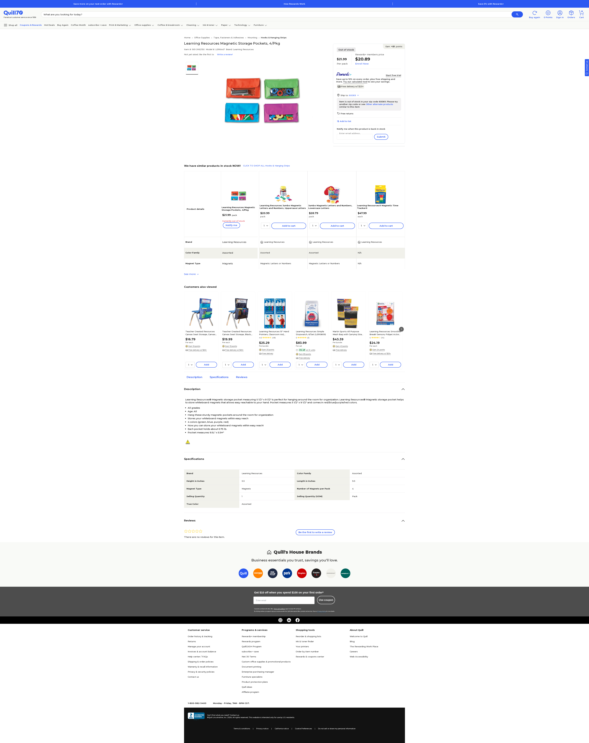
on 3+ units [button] (310, 350)
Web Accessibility (359, 656)
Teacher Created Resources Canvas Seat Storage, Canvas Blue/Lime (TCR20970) (200, 332)
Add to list (345, 121)
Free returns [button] (347, 113)
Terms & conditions (242, 729)
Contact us (193, 677)
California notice (282, 729)
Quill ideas (247, 687)
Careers (354, 651)
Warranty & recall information (203, 666)
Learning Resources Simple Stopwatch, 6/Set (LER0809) (311, 332)
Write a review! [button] (225, 54)
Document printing (251, 666)
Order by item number (307, 651)
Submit (381, 136)
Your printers (302, 646)
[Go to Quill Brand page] (243, 573)
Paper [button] (224, 25)
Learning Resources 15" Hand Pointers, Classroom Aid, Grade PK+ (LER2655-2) (274, 332)
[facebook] (297, 620)
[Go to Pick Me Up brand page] (272, 573)
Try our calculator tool (355, 81)
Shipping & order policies (201, 661)
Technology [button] (240, 25)
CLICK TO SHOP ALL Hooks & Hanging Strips (266, 165)
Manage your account (199, 646)
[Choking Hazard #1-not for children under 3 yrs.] (189, 441)
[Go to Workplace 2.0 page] (345, 573)
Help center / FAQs (198, 656)
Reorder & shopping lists (308, 636)
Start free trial (393, 75)
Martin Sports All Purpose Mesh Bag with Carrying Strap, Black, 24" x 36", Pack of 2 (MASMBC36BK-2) (348, 332)
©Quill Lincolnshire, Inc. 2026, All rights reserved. (227, 717)
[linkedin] (289, 620)
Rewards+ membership (254, 636)
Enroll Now (362, 63)
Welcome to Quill (359, 636)
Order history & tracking (200, 636)
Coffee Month (78, 25)
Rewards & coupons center (310, 656)
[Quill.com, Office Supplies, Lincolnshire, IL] (196, 716)
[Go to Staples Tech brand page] (316, 573)
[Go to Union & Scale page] (331, 573)
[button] (517, 14)
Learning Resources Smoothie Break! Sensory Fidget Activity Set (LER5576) (385, 332)
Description (194, 377)
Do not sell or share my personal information (337, 729)
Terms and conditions (279, 609)
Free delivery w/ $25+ (352, 86)
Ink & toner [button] (208, 25)
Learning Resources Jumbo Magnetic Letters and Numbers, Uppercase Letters (283, 206)
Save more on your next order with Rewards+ (98, 4)
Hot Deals (49, 25)
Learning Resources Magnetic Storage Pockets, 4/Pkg (238, 208)
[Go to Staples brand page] (301, 573)
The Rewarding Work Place (364, 646)
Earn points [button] (393, 46)
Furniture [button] (259, 25)
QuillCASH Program (252, 646)
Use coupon (326, 600)
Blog (352, 641)
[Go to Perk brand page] (287, 573)
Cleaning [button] (191, 25)
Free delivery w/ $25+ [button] (198, 350)
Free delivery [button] (267, 353)
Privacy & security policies (201, 672)
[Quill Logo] (13, 12)
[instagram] (280, 620)
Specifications (219, 377)
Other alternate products (379, 104)
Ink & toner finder (305, 641)
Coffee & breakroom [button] (169, 25)
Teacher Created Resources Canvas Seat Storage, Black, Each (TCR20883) (237, 332)
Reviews (241, 377)
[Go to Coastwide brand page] (258, 573)
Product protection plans (255, 682)
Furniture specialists (252, 677)
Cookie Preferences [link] (303, 729)
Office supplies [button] (142, 25)
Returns (192, 641)
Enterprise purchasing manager (258, 672)
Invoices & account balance (202, 651)
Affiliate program (250, 692)
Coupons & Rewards (31, 25)
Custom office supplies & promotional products (266, 661)
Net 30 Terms (249, 656)
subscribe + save (97, 25)
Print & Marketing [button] (118, 25)
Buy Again (62, 25)
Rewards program (251, 641)
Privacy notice (262, 729)
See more (190, 274)
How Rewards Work (294, 4)
